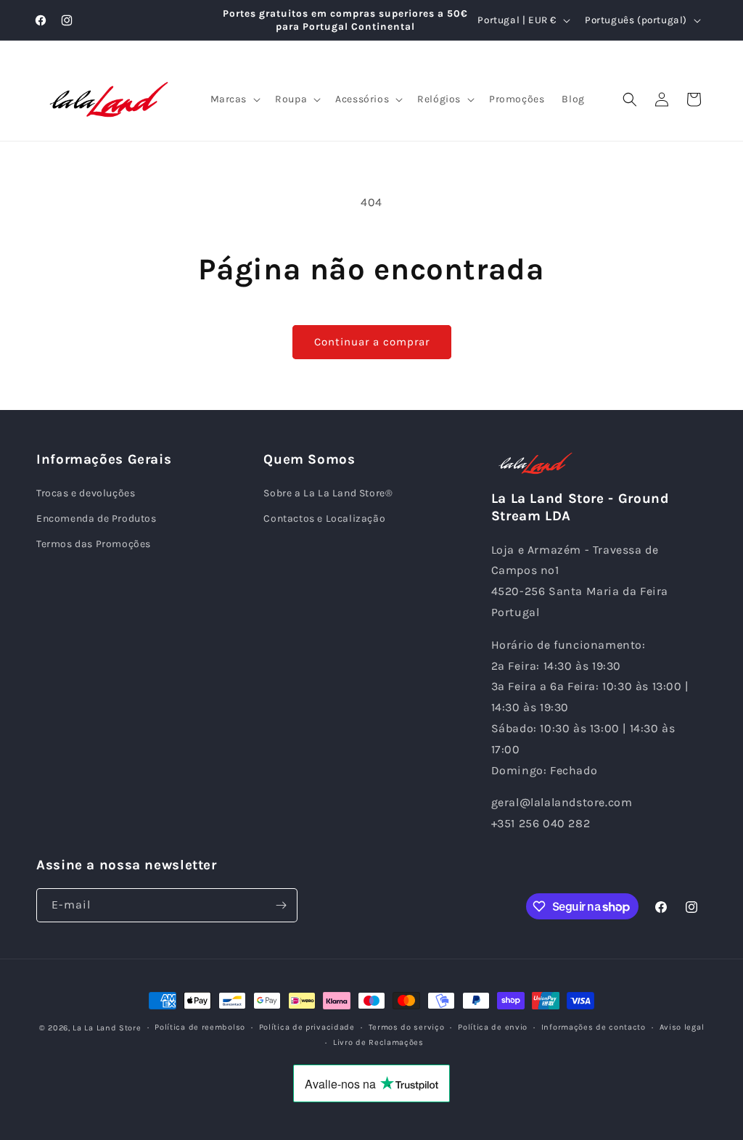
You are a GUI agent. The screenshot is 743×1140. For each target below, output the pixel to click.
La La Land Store (107, 1028)
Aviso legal (682, 1027)
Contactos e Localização (324, 518)
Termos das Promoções (93, 544)
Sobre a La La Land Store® (328, 493)
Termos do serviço (407, 1027)
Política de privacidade (307, 1027)
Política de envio (493, 1027)
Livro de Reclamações (378, 1042)
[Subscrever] (281, 905)
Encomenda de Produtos (96, 518)
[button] (234, 99)
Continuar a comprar (372, 341)
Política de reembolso (200, 1027)
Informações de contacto (593, 1027)
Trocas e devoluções (85, 493)
